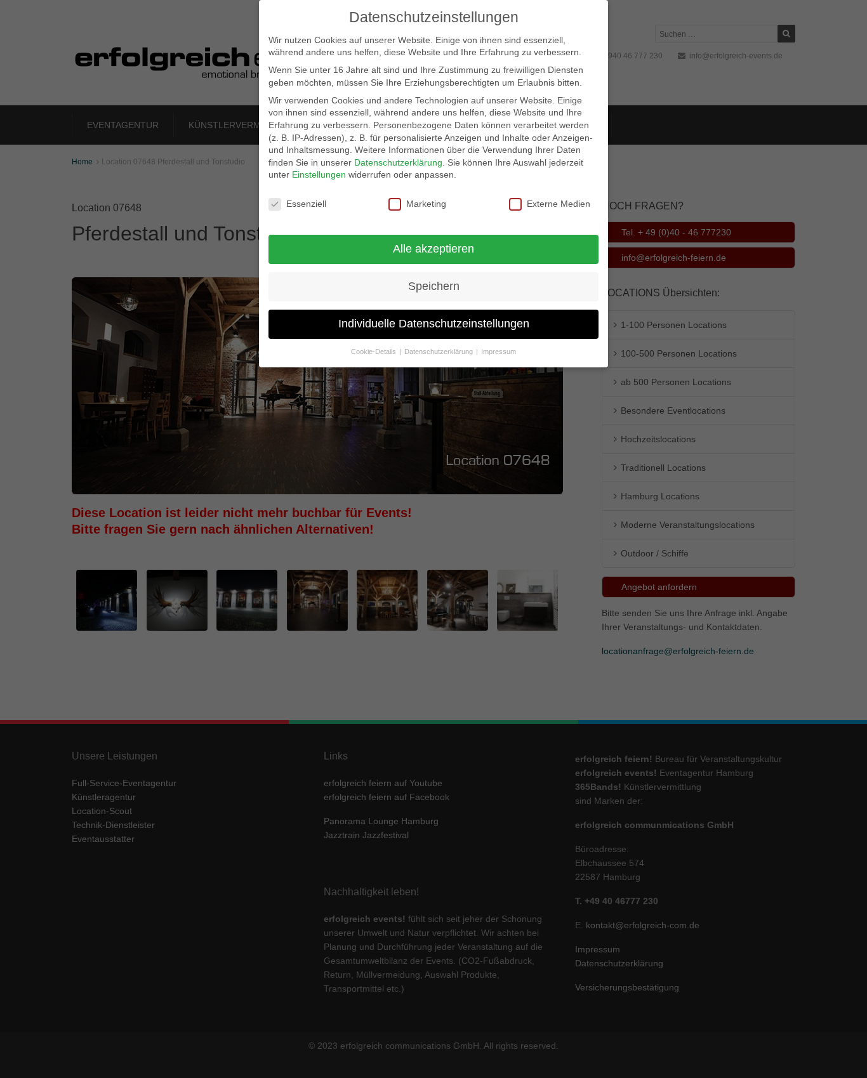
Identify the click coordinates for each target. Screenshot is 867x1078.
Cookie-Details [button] (374, 351)
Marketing (426, 204)
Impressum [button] (498, 351)
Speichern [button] (434, 286)
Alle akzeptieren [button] (433, 248)
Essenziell (306, 204)
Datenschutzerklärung (398, 162)
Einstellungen (319, 174)
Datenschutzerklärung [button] (439, 351)
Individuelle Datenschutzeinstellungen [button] (433, 323)
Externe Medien (558, 204)
